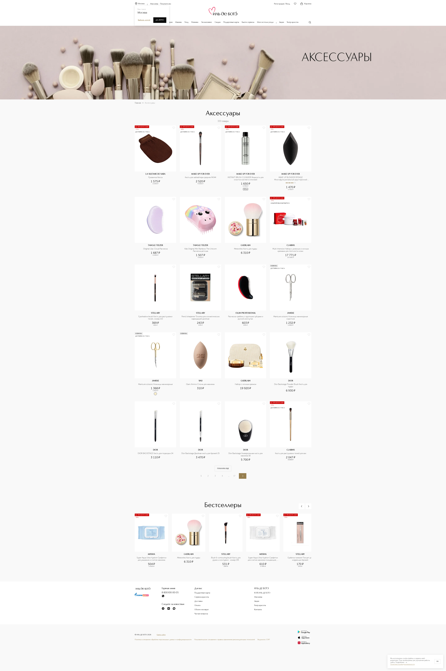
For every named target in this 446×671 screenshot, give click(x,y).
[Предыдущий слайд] (302, 506)
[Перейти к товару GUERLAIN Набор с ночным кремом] (245, 363)
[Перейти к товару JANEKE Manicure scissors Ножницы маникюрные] (155, 363)
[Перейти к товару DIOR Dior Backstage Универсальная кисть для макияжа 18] (245, 431)
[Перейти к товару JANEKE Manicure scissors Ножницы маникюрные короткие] (290, 295)
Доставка (198, 601)
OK (437, 661)
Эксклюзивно (206, 22)
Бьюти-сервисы (248, 22)
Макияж (178, 22)
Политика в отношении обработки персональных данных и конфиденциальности (163, 639)
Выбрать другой (144, 20)
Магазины (154, 4)
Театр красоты (292, 22)
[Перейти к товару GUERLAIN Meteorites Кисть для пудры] (245, 227)
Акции (281, 22)
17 (234, 476)
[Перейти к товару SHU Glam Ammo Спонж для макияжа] (200, 363)
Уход (186, 22)
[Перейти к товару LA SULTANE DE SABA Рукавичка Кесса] (155, 158)
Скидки (218, 22)
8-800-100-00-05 (170, 593)
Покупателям (165, 4)
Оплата (197, 605)
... (229, 476)
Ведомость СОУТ (264, 639)
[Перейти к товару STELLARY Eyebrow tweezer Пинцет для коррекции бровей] (302, 544)
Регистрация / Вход (282, 4)
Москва (141, 4)
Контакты (258, 610)
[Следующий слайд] (308, 506)
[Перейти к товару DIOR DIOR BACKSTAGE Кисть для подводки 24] (155, 431)
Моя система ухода (265, 22)
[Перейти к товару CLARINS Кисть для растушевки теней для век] (290, 431)
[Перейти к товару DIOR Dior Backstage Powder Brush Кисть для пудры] (290, 363)
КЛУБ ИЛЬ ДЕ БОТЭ (262, 593)
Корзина (307, 4)
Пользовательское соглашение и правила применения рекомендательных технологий (224, 639)
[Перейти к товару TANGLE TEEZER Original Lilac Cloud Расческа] (155, 227)
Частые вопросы (201, 614)
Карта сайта (161, 635)
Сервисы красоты (201, 597)
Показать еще (223, 468)
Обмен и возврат (201, 610)
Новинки (194, 22)
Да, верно (160, 20)
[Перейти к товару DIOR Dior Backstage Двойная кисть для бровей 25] (200, 431)
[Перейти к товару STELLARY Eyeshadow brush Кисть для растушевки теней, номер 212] (155, 295)
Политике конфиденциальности (402, 664)
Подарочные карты (231, 22)
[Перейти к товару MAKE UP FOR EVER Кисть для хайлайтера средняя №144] (200, 158)
